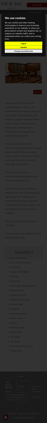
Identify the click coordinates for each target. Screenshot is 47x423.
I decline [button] (23, 47)
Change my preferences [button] (23, 51)
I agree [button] (23, 43)
